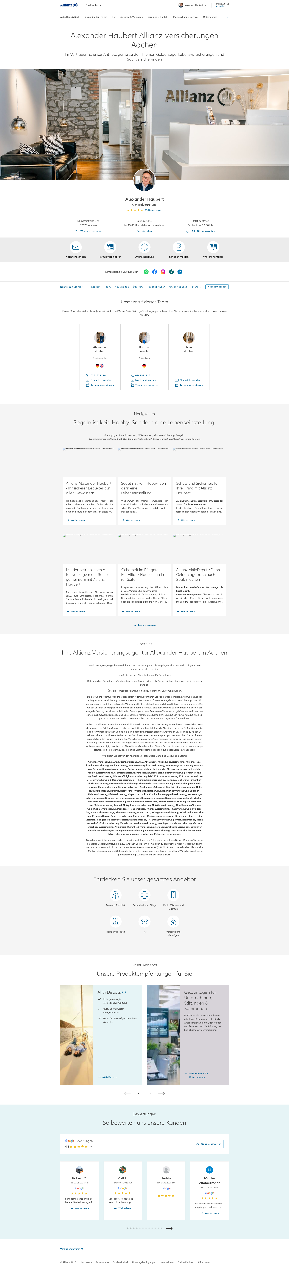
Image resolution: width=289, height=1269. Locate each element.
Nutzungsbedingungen (144, 1262)
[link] (144, 250)
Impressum (86, 1262)
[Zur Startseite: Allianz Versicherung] (69, 5)
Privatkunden (92, 5)
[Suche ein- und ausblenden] (226, 17)
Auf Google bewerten (208, 1144)
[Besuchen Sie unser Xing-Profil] (171, 271)
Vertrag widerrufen (70, 1248)
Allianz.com (203, 1262)
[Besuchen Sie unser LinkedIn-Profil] (179, 271)
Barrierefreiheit (121, 1262)
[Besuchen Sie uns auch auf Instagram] (163, 271)
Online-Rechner (186, 1262)
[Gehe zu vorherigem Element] (118, 1228)
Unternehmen (167, 1262)
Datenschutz (102, 1262)
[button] (144, 180)
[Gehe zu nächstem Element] (170, 1228)
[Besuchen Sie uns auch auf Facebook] (154, 271)
